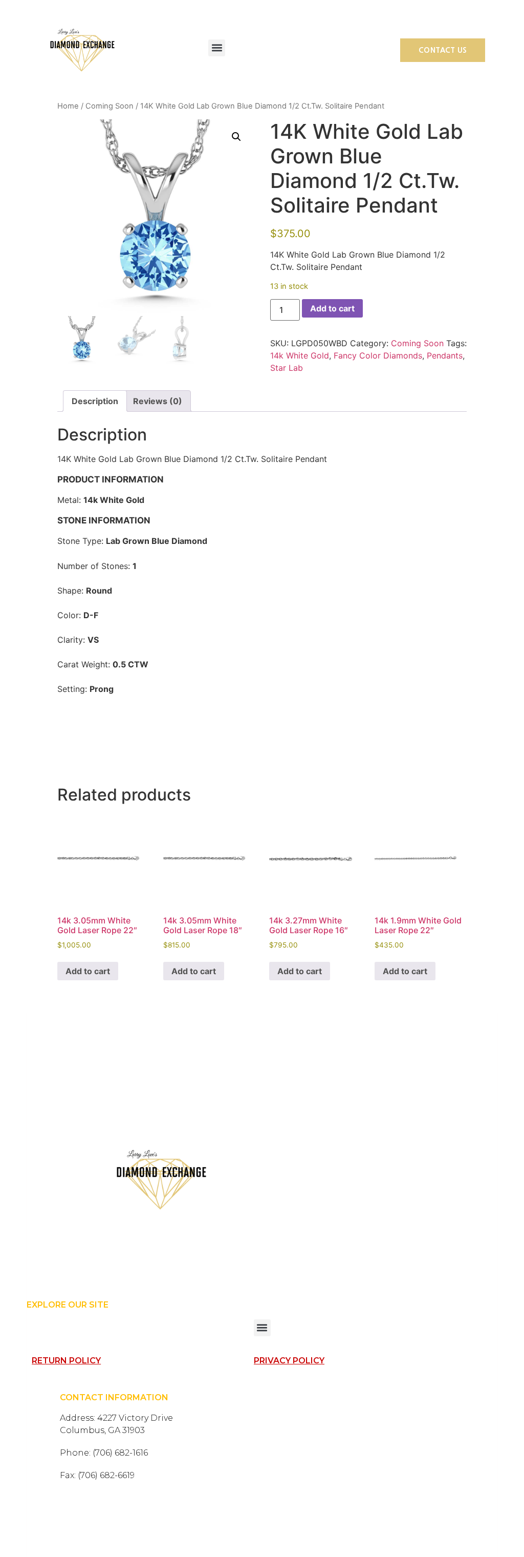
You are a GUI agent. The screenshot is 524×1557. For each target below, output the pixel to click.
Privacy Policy (289, 1360)
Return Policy (66, 1360)
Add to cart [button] (88, 971)
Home (68, 106)
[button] (216, 47)
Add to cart (332, 308)
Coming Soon (109, 106)
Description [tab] (95, 401)
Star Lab (286, 368)
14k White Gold (299, 355)
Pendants (445, 355)
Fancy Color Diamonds (378, 355)
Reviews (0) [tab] (157, 401)
